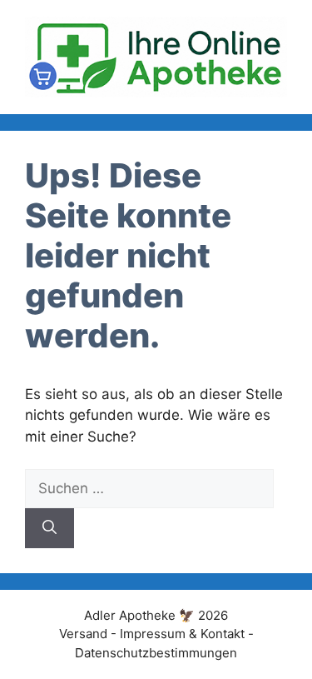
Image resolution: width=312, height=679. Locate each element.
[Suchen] (49, 528)
